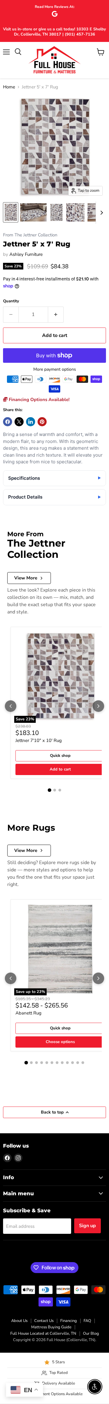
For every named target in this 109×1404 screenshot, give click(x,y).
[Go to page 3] (59, 790)
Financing (68, 1320)
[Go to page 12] (82, 1062)
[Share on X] (19, 421)
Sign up (87, 1225)
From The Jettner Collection (30, 235)
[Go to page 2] (54, 790)
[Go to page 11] (77, 1062)
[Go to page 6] (52, 1062)
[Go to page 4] (41, 1062)
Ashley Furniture (26, 254)
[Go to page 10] (72, 1062)
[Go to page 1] (49, 790)
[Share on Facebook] (7, 421)
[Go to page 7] (57, 1062)
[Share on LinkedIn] (30, 421)
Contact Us (44, 1320)
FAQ (87, 1320)
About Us (19, 1320)
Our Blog (91, 1333)
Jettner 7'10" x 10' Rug (38, 740)
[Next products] (98, 706)
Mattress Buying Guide (51, 1327)
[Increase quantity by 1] (56, 314)
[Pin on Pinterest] (42, 421)
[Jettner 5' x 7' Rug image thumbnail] (10, 212)
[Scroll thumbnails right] (100, 212)
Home (9, 87)
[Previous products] (10, 706)
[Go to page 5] (46, 1062)
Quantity (11, 301)
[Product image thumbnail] (33, 212)
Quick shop (60, 755)
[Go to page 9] (67, 1062)
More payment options (54, 369)
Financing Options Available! (39, 399)
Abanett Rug (28, 1013)
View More (25, 578)
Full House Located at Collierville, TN (43, 1333)
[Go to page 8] (62, 1062)
